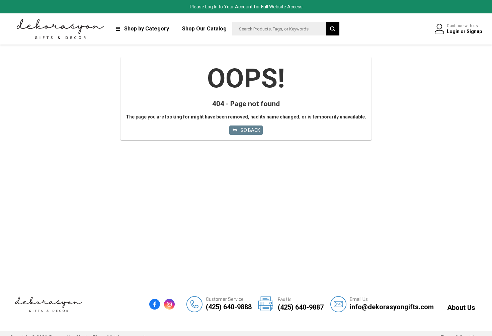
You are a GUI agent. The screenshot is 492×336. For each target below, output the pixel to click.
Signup (474, 31)
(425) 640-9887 (301, 304)
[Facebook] (154, 304)
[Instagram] (169, 304)
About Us (461, 308)
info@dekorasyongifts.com (392, 304)
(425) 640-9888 (229, 304)
